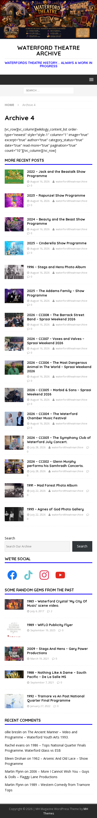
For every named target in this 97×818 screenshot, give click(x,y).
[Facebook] (12, 575)
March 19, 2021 (39, 658)
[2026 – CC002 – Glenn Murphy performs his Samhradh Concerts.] (14, 466)
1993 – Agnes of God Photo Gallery (55, 509)
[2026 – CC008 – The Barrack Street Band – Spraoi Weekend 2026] (14, 320)
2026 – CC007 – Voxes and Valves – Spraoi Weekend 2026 (55, 341)
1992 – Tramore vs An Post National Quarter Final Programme (56, 698)
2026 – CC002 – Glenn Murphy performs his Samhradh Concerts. (55, 463)
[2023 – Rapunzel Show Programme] (14, 200)
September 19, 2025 (42, 630)
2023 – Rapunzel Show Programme (56, 195)
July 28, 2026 (37, 447)
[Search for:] (48, 90)
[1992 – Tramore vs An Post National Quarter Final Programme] (14, 701)
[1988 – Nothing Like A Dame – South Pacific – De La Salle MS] (14, 674)
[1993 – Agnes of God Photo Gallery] (14, 514)
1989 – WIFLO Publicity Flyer (50, 625)
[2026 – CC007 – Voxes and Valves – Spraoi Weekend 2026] (14, 344)
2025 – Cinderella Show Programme (57, 243)
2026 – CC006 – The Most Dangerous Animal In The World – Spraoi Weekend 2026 (59, 366)
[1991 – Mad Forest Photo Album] (14, 490)
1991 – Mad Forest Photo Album (52, 485)
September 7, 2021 (42, 682)
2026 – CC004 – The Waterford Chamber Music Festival (52, 416)
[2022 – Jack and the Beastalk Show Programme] (14, 177)
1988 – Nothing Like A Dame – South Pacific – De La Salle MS (56, 674)
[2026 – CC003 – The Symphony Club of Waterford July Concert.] (14, 443)
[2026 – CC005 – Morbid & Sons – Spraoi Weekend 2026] (14, 395)
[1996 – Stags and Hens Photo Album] (14, 272)
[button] (90, 79)
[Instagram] (44, 575)
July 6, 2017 (37, 611)
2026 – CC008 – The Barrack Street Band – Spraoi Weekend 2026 (55, 317)
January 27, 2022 (40, 706)
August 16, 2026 (39, 181)
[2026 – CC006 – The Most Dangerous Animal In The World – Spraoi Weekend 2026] (14, 367)
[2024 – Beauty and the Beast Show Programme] (14, 224)
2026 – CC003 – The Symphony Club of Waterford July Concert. (59, 440)
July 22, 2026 (37, 490)
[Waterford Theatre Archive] (48, 36)
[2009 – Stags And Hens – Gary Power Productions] (14, 654)
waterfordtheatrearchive (71, 181)
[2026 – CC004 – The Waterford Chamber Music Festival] (14, 419)
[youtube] (60, 575)
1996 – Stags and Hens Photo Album (56, 267)
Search (10, 538)
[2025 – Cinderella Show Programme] (14, 248)
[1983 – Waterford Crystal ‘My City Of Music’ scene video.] (14, 604)
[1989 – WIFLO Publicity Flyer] (14, 630)
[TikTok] (28, 575)
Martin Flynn (14, 771)
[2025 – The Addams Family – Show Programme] (14, 296)
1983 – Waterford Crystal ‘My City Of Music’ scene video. (57, 603)
